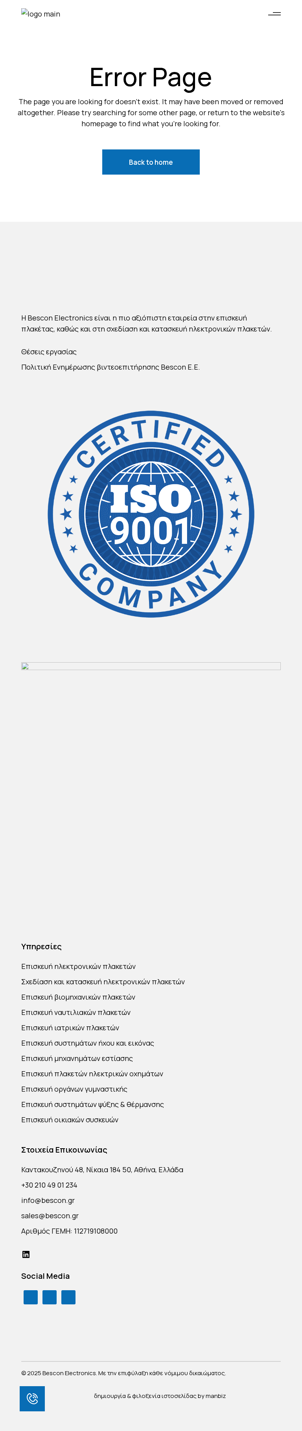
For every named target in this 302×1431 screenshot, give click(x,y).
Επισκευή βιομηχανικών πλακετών (78, 997)
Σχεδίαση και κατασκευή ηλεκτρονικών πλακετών (103, 981)
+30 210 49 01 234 (49, 1185)
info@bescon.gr (48, 1200)
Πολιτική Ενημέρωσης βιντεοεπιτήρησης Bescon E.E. (110, 367)
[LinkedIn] (26, 1254)
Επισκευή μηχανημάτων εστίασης (77, 1058)
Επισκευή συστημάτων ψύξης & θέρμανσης (92, 1104)
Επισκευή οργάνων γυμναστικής (74, 1089)
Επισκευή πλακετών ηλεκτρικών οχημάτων (92, 1073)
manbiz (216, 1396)
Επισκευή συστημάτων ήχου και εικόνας (87, 1043)
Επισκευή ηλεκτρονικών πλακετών (78, 966)
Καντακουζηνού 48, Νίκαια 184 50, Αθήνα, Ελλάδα (102, 1169)
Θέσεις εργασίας (49, 351)
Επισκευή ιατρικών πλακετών (70, 1027)
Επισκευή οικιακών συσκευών (69, 1119)
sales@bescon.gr (50, 1215)
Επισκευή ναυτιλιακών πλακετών (76, 1012)
